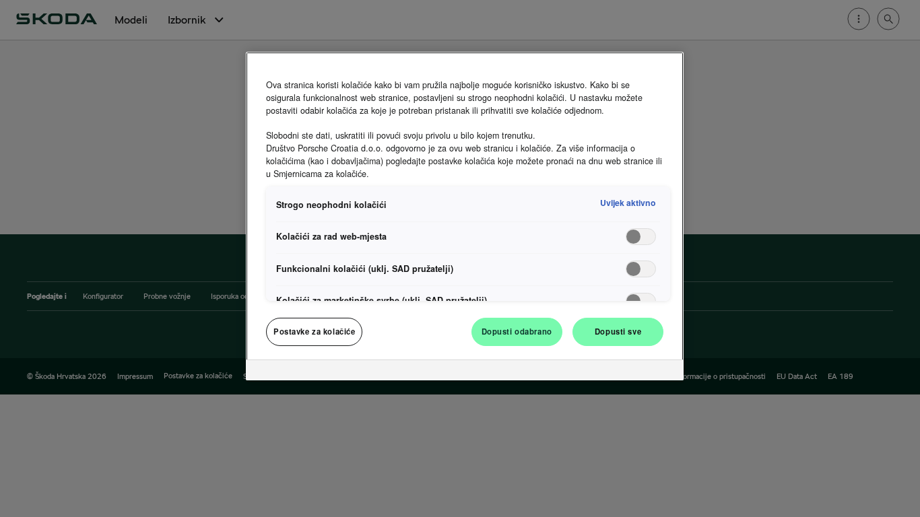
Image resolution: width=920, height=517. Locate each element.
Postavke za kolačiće (314, 331)
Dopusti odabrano (517, 331)
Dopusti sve (618, 331)
